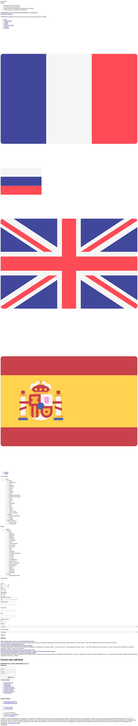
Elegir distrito (4, 578)
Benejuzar (11, 534)
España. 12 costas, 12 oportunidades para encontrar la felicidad (16, 645)
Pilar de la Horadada (14, 563)
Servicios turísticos (8, 690)
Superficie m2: (4, 602)
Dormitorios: (4, 592)
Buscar (3, 635)
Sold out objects (8, 693)
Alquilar (6, 23)
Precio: (2, 583)
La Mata (11, 556)
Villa (10, 484)
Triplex (11, 509)
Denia (10, 548)
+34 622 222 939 (8, 707)
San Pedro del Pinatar (14, 575)
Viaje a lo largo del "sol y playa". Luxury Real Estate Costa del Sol (17, 641)
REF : (2, 613)
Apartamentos (12, 523)
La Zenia (11, 558)
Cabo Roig (12, 538)
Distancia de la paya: (6, 597)
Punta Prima (12, 566)
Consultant (10, 14)
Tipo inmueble (4, 476)
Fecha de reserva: (5, 619)
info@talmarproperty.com (10, 701)
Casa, (10, 498)
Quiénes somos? (8, 21)
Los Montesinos (13, 559)
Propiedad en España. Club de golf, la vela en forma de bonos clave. (18, 650)
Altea (10, 532)
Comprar (6, 22)
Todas (7, 479)
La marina (11, 554)
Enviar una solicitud (9, 25)
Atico (10, 493)
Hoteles (11, 517)
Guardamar (12, 551)
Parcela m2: (4, 607)
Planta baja (11, 503)
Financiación (7, 684)
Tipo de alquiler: (5, 629)
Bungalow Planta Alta (14, 495)
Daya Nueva (12, 545)
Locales (11, 519)
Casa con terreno (13, 512)
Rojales (11, 567)
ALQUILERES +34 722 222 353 (28, 12)
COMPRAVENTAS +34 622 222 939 (10, 12)
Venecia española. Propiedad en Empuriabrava (12, 644)
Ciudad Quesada (13, 543)
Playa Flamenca (13, 564)
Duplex (11, 488)
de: (1, 585)
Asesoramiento (7, 685)
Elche (10, 550)
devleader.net (15, 714)
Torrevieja (6, 28)
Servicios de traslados (9, 688)
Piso (10, 501)
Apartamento (12, 482)
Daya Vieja (12, 546)
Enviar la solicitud (5, 680)
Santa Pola (11, 569)
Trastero (11, 508)
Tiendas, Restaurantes (14, 516)
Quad (10, 504)
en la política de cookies (14, 723)
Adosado (11, 492)
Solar (10, 506)
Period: (2, 624)
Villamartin (12, 572)
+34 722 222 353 (8, 708)
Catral (10, 542)
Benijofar (11, 537)
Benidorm (11, 535)
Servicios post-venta (9, 687)
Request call (4, 14)
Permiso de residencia (9, 691)
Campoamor (12, 540)
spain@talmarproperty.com (10, 703)
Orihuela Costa (13, 561)
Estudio (11, 500)
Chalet (10, 490)
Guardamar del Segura (14, 553)
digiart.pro (12, 716)
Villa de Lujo (12, 511)
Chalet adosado (13, 522)
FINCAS (11, 487)
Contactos (6, 26)
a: (1, 586)
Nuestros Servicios (8, 682)
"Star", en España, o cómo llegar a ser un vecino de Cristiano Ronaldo (18, 652)
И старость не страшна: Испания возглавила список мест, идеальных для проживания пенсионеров (28, 651)
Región (2, 526)
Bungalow (11, 485)
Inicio (5, 19)
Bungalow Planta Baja (14, 496)
